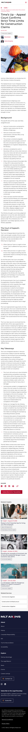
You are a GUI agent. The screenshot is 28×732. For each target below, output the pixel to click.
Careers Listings (5, 673)
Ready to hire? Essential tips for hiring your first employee (13, 523)
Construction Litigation (7, 33)
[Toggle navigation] (26, 2)
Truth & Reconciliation (7, 642)
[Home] (1, 7)
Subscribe (8, 700)
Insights (5, 7)
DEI (2, 638)
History (3, 630)
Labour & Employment (6, 527)
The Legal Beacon (6, 661)
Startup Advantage (6, 657)
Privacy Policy (5, 723)
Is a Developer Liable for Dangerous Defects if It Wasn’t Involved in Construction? (12, 584)
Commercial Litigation (6, 559)
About (2, 626)
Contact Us (8, 678)
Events (3, 669)
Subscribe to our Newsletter (12, 492)
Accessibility (4, 647)
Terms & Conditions (7, 719)
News (2, 665)
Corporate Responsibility (8, 634)
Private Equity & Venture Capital (8, 529)
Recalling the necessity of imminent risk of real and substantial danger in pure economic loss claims (14, 555)
